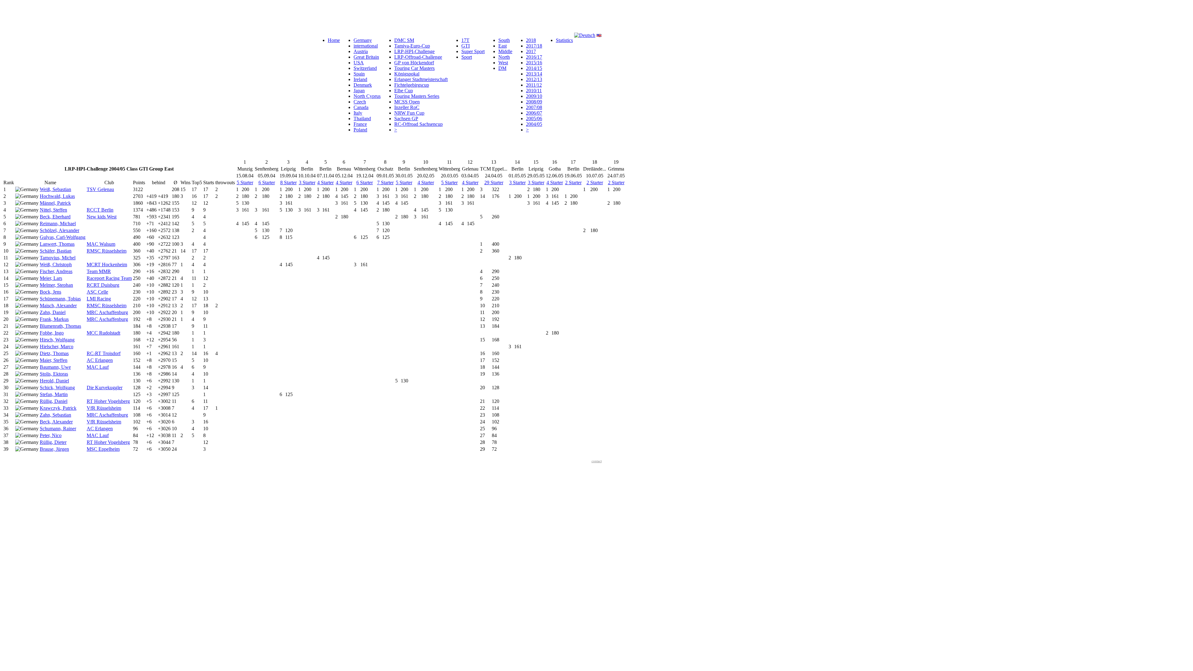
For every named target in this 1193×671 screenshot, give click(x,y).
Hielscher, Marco (56, 346)
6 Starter (266, 182)
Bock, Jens (50, 291)
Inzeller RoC (406, 107)
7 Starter (385, 182)
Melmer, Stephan (56, 285)
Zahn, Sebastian (55, 415)
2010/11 (534, 90)
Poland (360, 129)
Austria (361, 51)
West (503, 62)
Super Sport (473, 51)
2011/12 (534, 85)
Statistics (564, 40)
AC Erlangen (100, 360)
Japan (359, 90)
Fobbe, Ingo (52, 333)
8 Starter (288, 182)
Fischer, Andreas (56, 271)
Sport (466, 57)
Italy (358, 113)
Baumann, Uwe (55, 367)
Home (334, 40)
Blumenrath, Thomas (60, 326)
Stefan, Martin (54, 394)
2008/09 (534, 101)
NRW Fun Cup (409, 113)
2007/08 (534, 107)
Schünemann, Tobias (60, 298)
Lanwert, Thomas (57, 244)
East (502, 45)
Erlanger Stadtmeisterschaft (421, 79)
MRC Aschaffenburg (107, 312)
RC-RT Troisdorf (104, 353)
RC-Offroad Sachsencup (418, 124)
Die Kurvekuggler (104, 387)
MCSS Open (407, 101)
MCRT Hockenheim (107, 264)
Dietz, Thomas (54, 353)
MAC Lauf (98, 367)
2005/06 (534, 118)
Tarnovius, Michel (57, 257)
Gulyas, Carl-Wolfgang (62, 237)
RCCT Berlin (100, 209)
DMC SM (404, 40)
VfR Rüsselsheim (104, 408)
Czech (360, 101)
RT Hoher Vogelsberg (108, 401)
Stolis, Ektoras (54, 374)
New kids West (102, 216)
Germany (363, 40)
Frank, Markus (54, 319)
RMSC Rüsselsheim (106, 250)
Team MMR (99, 271)
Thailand (362, 118)
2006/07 (534, 113)
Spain (359, 73)
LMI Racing (99, 298)
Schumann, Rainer (58, 428)
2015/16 (534, 62)
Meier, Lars (51, 278)
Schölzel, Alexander (59, 230)
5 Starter (245, 182)
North (504, 57)
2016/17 (534, 57)
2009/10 (534, 96)
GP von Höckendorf (414, 62)
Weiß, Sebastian (55, 189)
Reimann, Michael (58, 223)
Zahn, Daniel (53, 312)
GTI (465, 45)
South (504, 40)
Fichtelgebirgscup (411, 85)
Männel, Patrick (55, 203)
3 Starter (307, 182)
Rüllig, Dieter (53, 442)
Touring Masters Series (416, 96)
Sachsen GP (406, 118)
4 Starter (325, 182)
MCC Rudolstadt (103, 333)
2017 (531, 51)
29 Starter (493, 182)
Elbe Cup (403, 90)
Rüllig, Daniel (53, 401)
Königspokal (406, 73)
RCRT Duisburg (103, 285)
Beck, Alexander (56, 421)
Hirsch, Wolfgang (57, 339)
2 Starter (573, 182)
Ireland (360, 79)
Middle (505, 51)
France (360, 124)
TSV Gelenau (100, 189)
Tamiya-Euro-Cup (412, 45)
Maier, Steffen (53, 360)
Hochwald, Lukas (57, 196)
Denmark (363, 85)
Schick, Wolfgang (57, 387)
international (366, 45)
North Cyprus (367, 96)
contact (597, 461)
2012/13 (534, 79)
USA (359, 62)
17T (465, 40)
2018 (531, 40)
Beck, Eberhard (55, 216)
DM (502, 68)
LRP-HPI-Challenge (414, 51)
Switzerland (365, 68)
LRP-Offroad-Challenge (418, 57)
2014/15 (534, 68)
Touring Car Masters (414, 68)
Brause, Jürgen (54, 449)
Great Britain (366, 57)
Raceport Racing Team (109, 278)
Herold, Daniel (54, 380)
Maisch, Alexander (58, 305)
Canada (361, 107)
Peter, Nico (51, 435)
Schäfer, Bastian (55, 250)
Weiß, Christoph (56, 264)
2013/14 (534, 73)
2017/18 (534, 45)
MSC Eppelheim (103, 449)
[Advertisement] (115, 16)
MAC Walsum (101, 244)
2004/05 (534, 124)
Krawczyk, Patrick (58, 408)
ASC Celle (97, 291)
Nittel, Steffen (53, 209)
